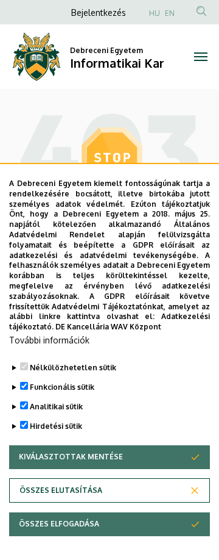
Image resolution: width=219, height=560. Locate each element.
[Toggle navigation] (200, 56)
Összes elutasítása (60, 490)
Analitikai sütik (56, 406)
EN (170, 13)
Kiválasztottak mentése (71, 456)
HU (154, 13)
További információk (49, 340)
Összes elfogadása (59, 523)
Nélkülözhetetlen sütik (73, 367)
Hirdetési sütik (56, 426)
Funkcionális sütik (62, 387)
